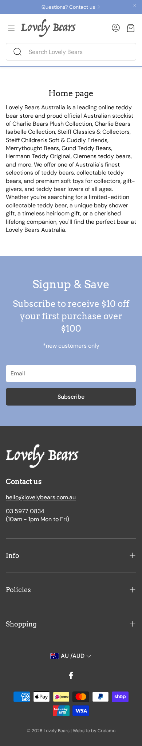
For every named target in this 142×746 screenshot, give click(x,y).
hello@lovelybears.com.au (41, 497)
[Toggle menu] (11, 28)
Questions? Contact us (68, 6)
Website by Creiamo (94, 731)
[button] (71, 51)
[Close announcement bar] (134, 5)
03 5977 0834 (25, 511)
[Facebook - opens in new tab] (71, 675)
